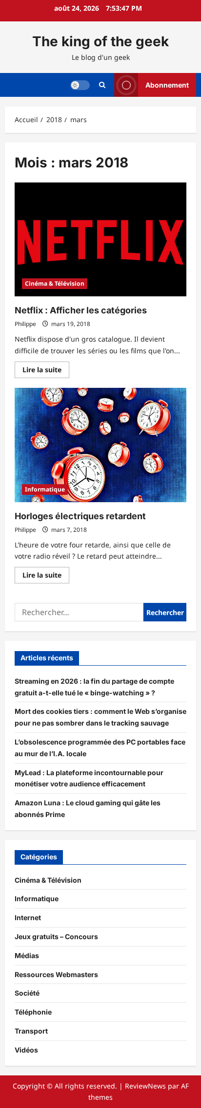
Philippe (25, 324)
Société (27, 993)
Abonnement (167, 84)
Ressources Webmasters (56, 974)
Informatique (45, 489)
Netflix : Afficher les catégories (81, 310)
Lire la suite (45, 371)
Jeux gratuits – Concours (56, 936)
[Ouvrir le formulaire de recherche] (102, 84)
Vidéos (26, 1050)
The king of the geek (100, 41)
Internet (28, 917)
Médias (27, 955)
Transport (31, 1031)
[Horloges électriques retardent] (100, 445)
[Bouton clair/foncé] (80, 85)
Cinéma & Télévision (54, 283)
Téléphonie (33, 1012)
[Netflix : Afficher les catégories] (100, 239)
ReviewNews (145, 1085)
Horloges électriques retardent (80, 516)
